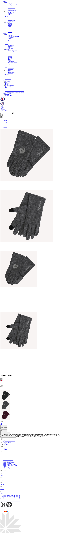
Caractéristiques (5, 434)
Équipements (7, 89)
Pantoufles (10, 24)
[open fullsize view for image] (31, 159)
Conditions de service (7, 461)
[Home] (2, 101)
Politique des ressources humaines (9, 464)
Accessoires (7, 22)
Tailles (4, 455)
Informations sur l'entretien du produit (9, 436)
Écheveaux (7, 94)
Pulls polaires (10, 6)
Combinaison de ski (11, 72)
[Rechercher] (13, 113)
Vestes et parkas (8, 70)
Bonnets (9, 26)
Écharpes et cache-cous (9, 87)
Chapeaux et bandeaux (9, 85)
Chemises (9, 40)
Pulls (6, 2)
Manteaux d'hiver (11, 12)
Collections (5, 449)
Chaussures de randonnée (12, 29)
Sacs (9, 30)
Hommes (4, 33)
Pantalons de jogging (12, 52)
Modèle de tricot (8, 95)
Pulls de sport (10, 69)
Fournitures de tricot (7, 93)
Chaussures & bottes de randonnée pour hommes (14, 92)
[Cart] (1, 115)
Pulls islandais (10, 3)
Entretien (4, 453)
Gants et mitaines (8, 86)
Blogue (4, 448)
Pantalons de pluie (11, 18)
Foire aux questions (6, 454)
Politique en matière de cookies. (9, 468)
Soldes (1, 111)
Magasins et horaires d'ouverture (9, 441)
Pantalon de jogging (11, 20)
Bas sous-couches (11, 21)
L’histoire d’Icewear (7, 442)
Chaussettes (10, 23)
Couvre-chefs (10, 25)
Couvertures (7, 81)
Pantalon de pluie (11, 75)
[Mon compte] (1, 117)
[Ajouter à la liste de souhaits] (1, 379)
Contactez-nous (6, 444)
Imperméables (10, 15)
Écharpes (9, 27)
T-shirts (9, 41)
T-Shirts (9, 9)
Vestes (6, 11)
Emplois (4, 443)
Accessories (5, 80)
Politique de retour (6, 467)
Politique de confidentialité (8, 460)
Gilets (9, 14)
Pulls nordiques (11, 5)
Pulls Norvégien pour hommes (13, 36)
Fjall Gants (5, 127)
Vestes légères (10, 13)
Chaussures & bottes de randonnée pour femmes (14, 91)
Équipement (10, 32)
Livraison (5, 466)
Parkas (9, 71)
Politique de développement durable (10, 465)
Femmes (4, 1)
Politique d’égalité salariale (8, 463)
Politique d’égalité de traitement (9, 462)
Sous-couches (8, 79)
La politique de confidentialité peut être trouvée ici (10, 495)
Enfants (4, 65)
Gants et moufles (11, 28)
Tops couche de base (12, 10)
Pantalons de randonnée (12, 17)
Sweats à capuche (11, 8)
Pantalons (7, 16)
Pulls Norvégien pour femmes (13, 4)
